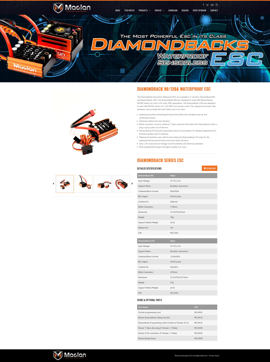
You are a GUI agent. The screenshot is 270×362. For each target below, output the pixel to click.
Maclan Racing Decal (147, 338)
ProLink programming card (149, 312)
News (117, 10)
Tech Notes (129, 10)
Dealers (185, 10)
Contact (214, 10)
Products (143, 10)
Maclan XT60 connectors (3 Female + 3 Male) (157, 333)
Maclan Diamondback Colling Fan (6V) (154, 317)
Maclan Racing (180, 356)
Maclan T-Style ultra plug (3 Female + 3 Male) (157, 328)
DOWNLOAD (172, 10)
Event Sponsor (199, 10)
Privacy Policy (214, 356)
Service (158, 10)
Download (211, 168)
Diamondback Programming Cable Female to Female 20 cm (163, 322)
